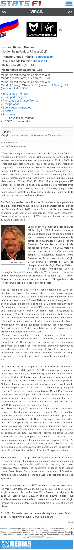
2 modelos (8, 114)
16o (39, 69)
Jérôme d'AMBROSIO (15, 88)
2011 (50, 78)
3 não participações (14, 97)
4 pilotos (7, 111)
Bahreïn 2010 (44, 56)
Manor (51, 135)
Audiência (48, 538)
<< (4, 12)
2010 (42, 78)
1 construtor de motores (16, 107)
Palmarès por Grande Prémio (20, 100)
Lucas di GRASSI (50, 85)
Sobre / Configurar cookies (32, 538)
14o (33, 65)
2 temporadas (10, 104)
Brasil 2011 (40, 61)
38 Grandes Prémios (15, 93)
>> (70, 12)
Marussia (29, 135)
